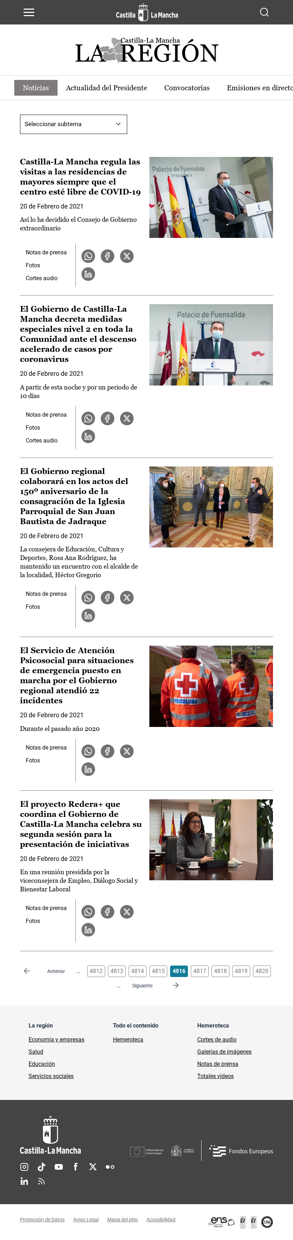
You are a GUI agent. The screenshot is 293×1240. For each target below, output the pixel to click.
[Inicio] (75, 1135)
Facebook (75, 1167)
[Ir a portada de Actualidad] (146, 52)
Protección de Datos (42, 1219)
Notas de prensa (46, 252)
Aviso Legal (86, 1219)
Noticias (36, 88)
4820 (261, 971)
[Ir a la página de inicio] (147, 12)
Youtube (58, 1167)
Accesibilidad (160, 1219)
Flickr (110, 1167)
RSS (41, 1181)
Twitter (92, 1167)
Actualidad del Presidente (106, 88)
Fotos (33, 265)
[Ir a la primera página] (33, 971)
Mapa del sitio (122, 1219)
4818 (220, 971)
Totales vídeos (215, 1076)
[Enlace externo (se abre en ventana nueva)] (240, 1222)
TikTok (41, 1167)
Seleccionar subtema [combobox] (53, 124)
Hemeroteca (128, 1039)
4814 (137, 971)
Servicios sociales (51, 1076)
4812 (96, 971)
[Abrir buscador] (264, 12)
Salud (36, 1051)
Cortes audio (42, 278)
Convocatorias (187, 88)
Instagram (24, 1167)
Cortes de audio (217, 1039)
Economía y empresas (56, 1039)
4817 (199, 971)
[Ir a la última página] (170, 985)
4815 (158, 971)
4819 (241, 971)
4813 (116, 971)
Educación (42, 1064)
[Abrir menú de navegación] (29, 12)
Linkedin (24, 1181)
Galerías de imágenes (224, 1051)
